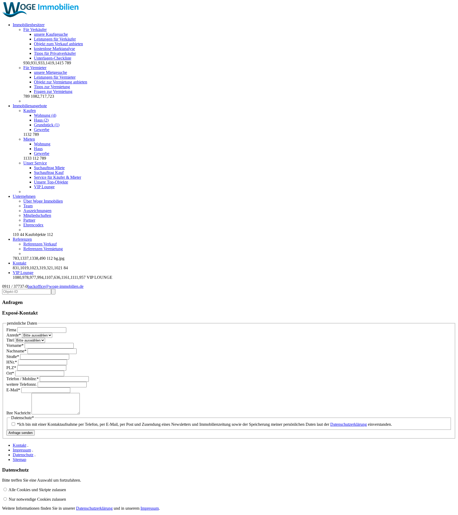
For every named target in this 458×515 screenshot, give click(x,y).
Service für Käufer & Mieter (57, 177)
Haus (38, 148)
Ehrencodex (33, 225)
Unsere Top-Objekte (51, 182)
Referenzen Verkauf (40, 244)
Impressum (22, 450)
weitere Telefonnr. (22, 384)
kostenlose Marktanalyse (54, 48)
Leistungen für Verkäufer (55, 39)
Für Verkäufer (35, 29)
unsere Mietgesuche (50, 72)
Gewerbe (41, 129)
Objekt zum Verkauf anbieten (58, 44)
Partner (29, 220)
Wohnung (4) (45, 115)
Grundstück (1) (46, 125)
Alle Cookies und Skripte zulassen (37, 489)
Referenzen (22, 239)
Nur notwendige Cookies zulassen (37, 499)
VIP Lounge (44, 187)
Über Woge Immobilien (43, 201)
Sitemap (19, 459)
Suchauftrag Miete (49, 167)
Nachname (16, 351)
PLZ (11, 367)
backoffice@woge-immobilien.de (55, 286)
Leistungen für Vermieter (55, 77)
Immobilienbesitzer (29, 25)
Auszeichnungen (37, 210)
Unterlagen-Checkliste (52, 58)
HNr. (11, 362)
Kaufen (29, 110)
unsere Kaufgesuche (51, 34)
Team (28, 206)
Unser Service (35, 163)
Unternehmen (24, 196)
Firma (11, 330)
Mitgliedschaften (37, 215)
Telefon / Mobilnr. (22, 379)
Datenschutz (23, 455)
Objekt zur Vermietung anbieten (60, 82)
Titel (10, 340)
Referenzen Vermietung (43, 249)
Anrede (13, 335)
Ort (10, 373)
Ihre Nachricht (19, 413)
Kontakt (19, 263)
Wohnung (42, 144)
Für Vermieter (34, 67)
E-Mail (13, 390)
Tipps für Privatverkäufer (55, 53)
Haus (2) (41, 120)
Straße (12, 356)
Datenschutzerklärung (348, 424)
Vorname (15, 345)
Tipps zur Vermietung (52, 86)
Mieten (29, 139)
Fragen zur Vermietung (53, 91)
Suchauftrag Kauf (49, 172)
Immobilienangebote (30, 106)
